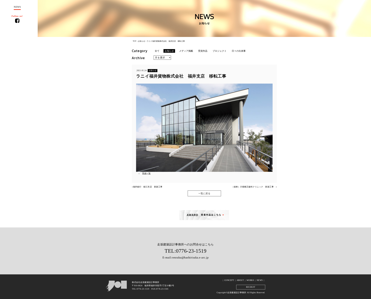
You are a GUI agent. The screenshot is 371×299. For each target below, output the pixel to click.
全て (157, 51)
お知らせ (141, 41)
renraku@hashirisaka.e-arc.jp (190, 257)
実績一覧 (146, 173)
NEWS (260, 280)
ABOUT (240, 280)
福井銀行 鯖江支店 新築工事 (147, 187)
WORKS (250, 280)
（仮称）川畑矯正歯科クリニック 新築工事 (254, 187)
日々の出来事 (239, 51)
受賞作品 (202, 51)
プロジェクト (220, 51)
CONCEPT (229, 280)
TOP (134, 41)
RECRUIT (250, 287)
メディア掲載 (186, 51)
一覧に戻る (204, 193)
